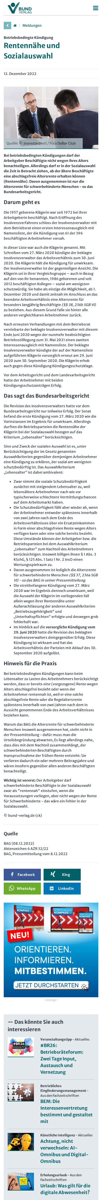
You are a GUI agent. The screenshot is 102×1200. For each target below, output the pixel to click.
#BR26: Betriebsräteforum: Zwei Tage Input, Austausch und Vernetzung (61, 1059)
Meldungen (32, 25)
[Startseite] (15, 25)
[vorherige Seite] (7, 25)
